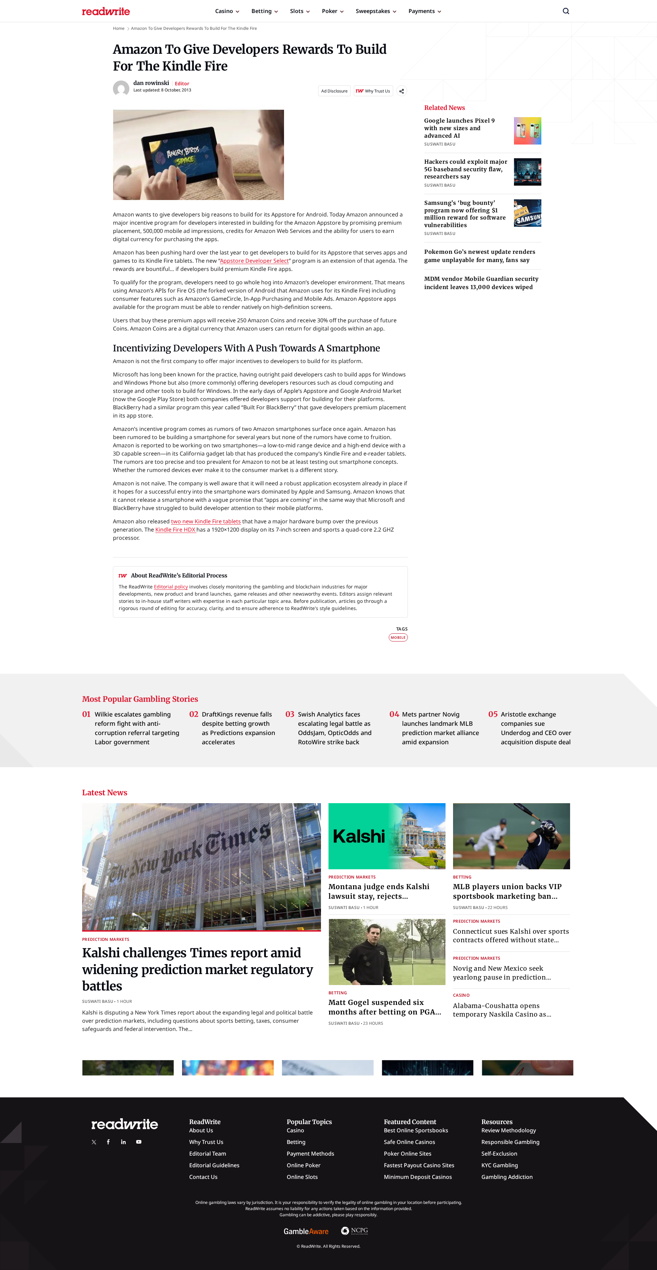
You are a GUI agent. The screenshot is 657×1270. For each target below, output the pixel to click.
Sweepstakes (373, 11)
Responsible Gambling (510, 1142)
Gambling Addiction (507, 1177)
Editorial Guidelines (214, 1165)
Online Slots (302, 1177)
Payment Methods (310, 1153)
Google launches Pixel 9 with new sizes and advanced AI (459, 128)
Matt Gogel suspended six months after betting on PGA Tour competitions (381, 1012)
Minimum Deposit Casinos (418, 1177)
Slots (297, 11)
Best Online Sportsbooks (416, 1130)
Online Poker (304, 1165)
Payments (422, 11)
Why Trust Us (206, 1142)
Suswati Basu (97, 1001)
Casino (224, 11)
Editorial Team (207, 1153)
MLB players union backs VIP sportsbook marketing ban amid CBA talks (507, 896)
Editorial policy (171, 586)
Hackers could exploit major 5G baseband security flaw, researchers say (465, 169)
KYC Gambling (499, 1165)
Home (119, 28)
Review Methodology (508, 1130)
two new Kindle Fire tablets (206, 521)
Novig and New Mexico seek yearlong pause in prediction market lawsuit (499, 976)
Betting (262, 11)
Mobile (398, 637)
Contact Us (203, 1177)
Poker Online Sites (407, 1153)
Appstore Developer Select (254, 260)
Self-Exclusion (499, 1153)
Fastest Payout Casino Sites (419, 1165)
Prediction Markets (105, 939)
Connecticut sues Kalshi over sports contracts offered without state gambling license (511, 940)
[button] (566, 11)
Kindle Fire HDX (175, 529)
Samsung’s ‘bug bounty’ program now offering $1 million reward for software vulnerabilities (465, 213)
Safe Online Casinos (409, 1142)
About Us (201, 1130)
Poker (329, 11)
